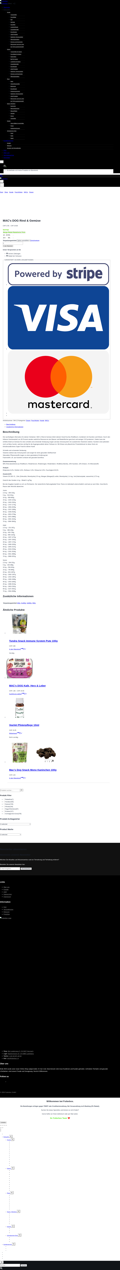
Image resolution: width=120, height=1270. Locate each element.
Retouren (6, 912)
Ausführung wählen (15, 694)
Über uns (6, 887)
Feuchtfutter (35, 420)
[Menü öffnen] (2, 185)
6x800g (29, 603)
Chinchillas (14, 1223)
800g (34, 603)
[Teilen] (4, 1125)
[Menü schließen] (0, 1130)
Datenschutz (8, 894)
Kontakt (6, 889)
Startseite (6, 1134)
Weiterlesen (13, 733)
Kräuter (9, 811)
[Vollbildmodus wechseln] (2, 1125)
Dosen (28, 420)
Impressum (7, 897)
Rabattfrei (9, 799)
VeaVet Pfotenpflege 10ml (24, 725)
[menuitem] (7, 7)
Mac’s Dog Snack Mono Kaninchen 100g (32, 770)
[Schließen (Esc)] (6, 1125)
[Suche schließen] (2, 1262)
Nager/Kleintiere (11, 809)
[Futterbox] (4, 3)
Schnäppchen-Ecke (13, 814)
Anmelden (6, 1258)
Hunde (42, 420)
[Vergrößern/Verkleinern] (0, 1125)
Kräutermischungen (16, 1232)
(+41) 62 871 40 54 (15, 1056)
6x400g (23, 603)
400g (18, 603)
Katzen (9, 804)
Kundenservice (8, 1244)
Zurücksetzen (34, 240)
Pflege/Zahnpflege (16, 1190)
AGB (5, 892)
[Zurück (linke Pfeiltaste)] (0, 1127)
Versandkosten (8, 909)
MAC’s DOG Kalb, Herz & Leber (27, 685)
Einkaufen (6, 1137)
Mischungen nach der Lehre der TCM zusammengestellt (26, 1165)
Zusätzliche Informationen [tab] (14, 427)
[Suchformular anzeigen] (2, 161)
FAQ (5, 907)
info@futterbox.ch (13, 1058)
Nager (12, 1241)
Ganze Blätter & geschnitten (18, 1228)
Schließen (3, 1122)
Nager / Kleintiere (12, 1212)
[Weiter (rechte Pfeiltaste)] (2, 1127)
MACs (47, 420)
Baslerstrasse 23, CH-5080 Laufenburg (21, 1054)
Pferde (9, 806)
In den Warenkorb (8, 246)
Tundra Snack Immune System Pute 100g (33, 641)
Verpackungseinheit (10, 240)
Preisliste (7, 914)
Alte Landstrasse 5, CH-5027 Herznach (20, 1051)
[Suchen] (21, 790)
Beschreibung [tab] (10, 424)
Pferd (8, 1193)
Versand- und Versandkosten (15, 1250)
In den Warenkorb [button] (15, 649)
